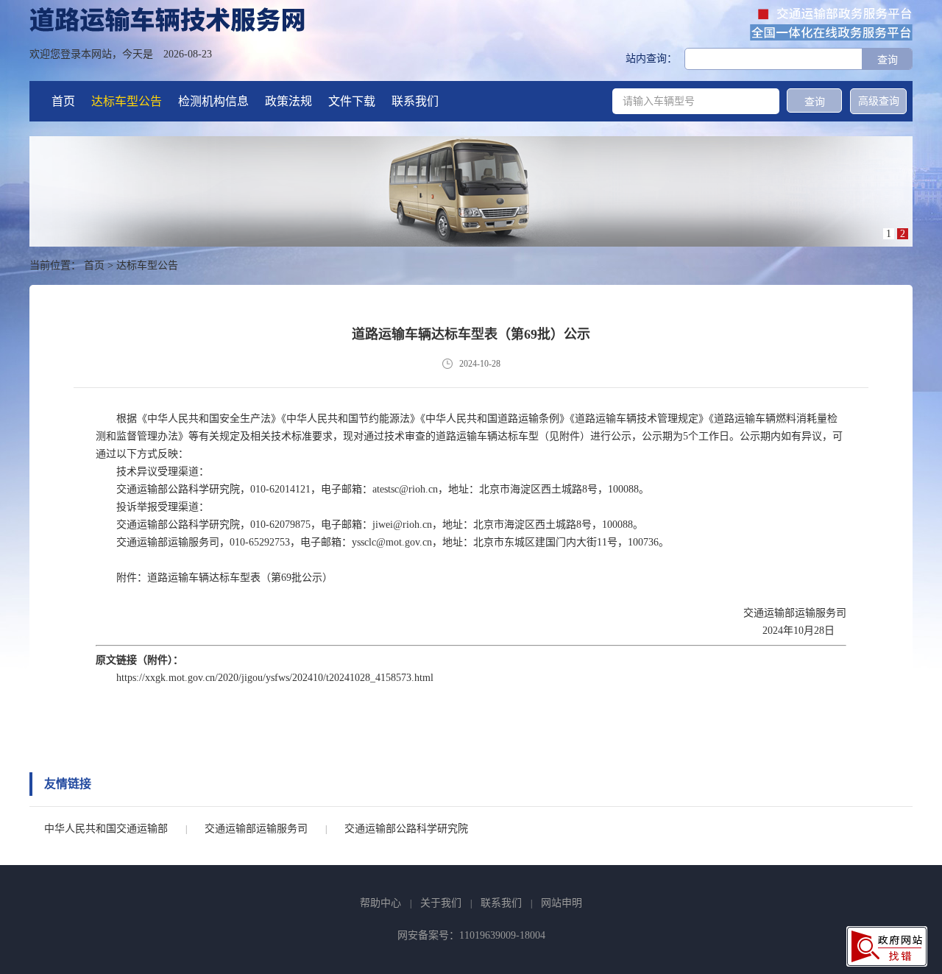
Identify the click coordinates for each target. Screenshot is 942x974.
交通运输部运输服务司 (256, 828)
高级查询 (878, 101)
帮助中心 (380, 902)
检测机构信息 (213, 101)
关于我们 (440, 902)
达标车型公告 (126, 101)
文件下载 (351, 101)
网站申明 (561, 902)
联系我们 (415, 101)
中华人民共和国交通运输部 (106, 828)
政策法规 (288, 101)
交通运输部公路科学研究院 (406, 828)
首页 (63, 101)
